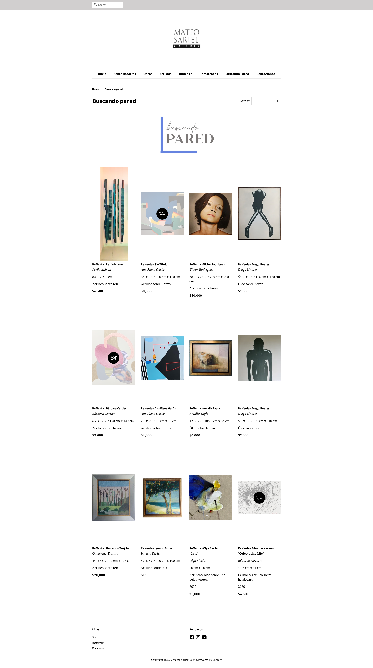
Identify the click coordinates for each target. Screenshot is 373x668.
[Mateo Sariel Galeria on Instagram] (198, 638)
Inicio (102, 74)
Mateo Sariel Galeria (185, 660)
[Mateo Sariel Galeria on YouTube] (204, 638)
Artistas (166, 74)
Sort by (245, 101)
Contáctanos (265, 74)
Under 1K (185, 74)
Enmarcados (209, 74)
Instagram (98, 642)
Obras (147, 74)
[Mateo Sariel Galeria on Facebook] (191, 638)
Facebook (98, 648)
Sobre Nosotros (125, 74)
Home (95, 89)
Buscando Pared (237, 74)
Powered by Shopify (210, 660)
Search (96, 637)
